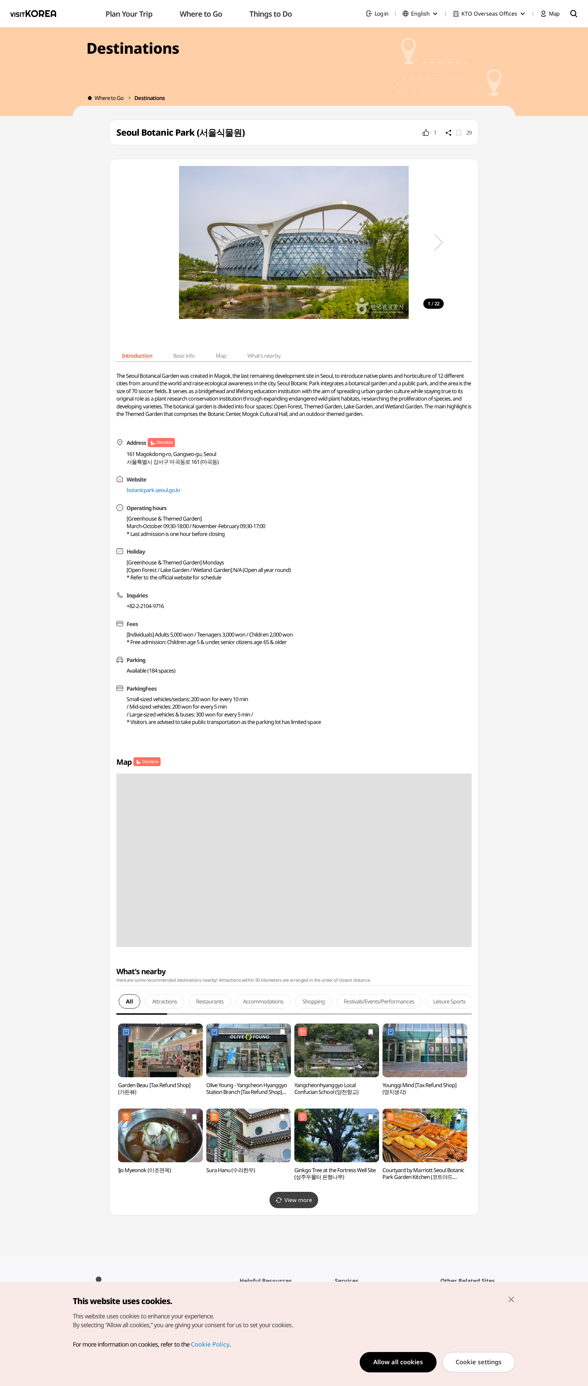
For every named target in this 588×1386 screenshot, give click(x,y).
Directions (165, 442)
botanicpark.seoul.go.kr (154, 490)
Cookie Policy (210, 1344)
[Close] (511, 1299)
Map (221, 355)
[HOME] (89, 98)
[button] (439, 242)
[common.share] (448, 133)
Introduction (137, 355)
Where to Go (109, 98)
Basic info (184, 355)
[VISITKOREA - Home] (33, 14)
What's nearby (263, 355)
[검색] (574, 14)
